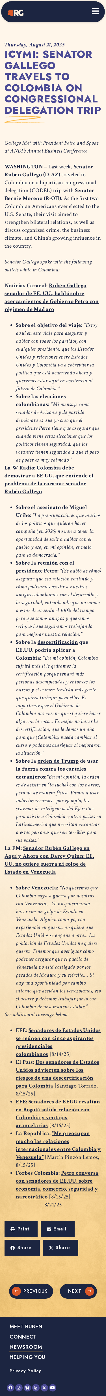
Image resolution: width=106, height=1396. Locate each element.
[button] (21, 1229)
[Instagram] (19, 1387)
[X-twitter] (44, 1387)
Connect (23, 1337)
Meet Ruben (26, 1326)
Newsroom (26, 1347)
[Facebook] (10, 1387)
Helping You (28, 1357)
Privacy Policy (25, 1370)
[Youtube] (53, 1387)
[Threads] (36, 1387)
